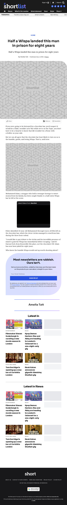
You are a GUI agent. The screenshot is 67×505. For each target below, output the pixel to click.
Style (52, 11)
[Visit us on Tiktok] (55, 6)
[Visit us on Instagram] (52, 6)
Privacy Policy (48, 479)
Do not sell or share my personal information (33, 483)
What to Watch (39, 15)
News (10, 11)
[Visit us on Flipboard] (58, 6)
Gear (46, 11)
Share (10, 121)
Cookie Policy (57, 479)
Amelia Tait (24, 57)
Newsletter (58, 121)
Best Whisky (54, 15)
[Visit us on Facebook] (61, 6)
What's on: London (21, 11)
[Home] (5, 11)
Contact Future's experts (20, 479)
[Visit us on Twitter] (64, 6)
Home (33, 35)
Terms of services (31, 283)
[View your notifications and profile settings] (53, 2)
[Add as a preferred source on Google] (33, 489)
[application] (33, 214)
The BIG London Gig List (21, 15)
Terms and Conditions (35, 479)
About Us (8, 479)
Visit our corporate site (53, 496)
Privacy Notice (16, 284)
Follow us (47, 121)
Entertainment (36, 11)
